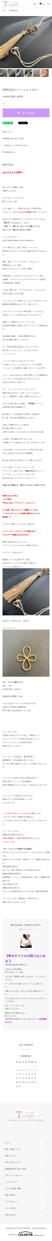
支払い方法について (13, 1162)
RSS (7, 1195)
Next (49, 42)
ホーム (4, 10)
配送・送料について (13, 1149)
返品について (8, 131)
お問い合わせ (10, 1214)
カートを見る (10, 1208)
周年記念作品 (13, 10)
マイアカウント (11, 1201)
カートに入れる (28, 113)
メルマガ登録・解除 (13, 1188)
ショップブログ (11, 1182)
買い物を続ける (9, 152)
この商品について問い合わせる (15, 145)
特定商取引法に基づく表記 (13, 138)
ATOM (12, 1195)
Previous (3, 42)
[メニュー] (48, 4)
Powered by (13, 1234)
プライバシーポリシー (14, 1175)
